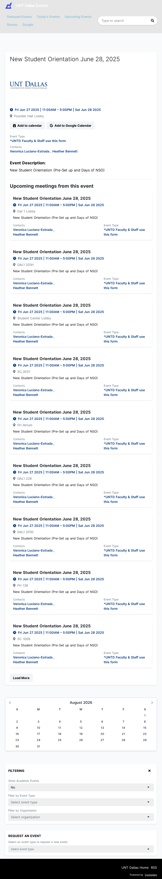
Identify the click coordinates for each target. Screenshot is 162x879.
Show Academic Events (23, 780)
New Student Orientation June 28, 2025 (52, 198)
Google (27, 25)
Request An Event (24, 836)
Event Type (17, 136)
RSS (154, 867)
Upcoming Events (78, 17)
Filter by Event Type (21, 795)
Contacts (16, 146)
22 (145, 733)
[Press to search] (152, 20)
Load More (21, 678)
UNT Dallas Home (135, 867)
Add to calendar (29, 125)
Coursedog (151, 874)
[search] (127, 20)
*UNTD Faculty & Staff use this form (38, 141)
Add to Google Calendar (72, 125)
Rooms (12, 25)
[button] (10, 702)
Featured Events (19, 17)
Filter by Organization (22, 810)
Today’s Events (48, 17)
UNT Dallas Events (32, 5)
